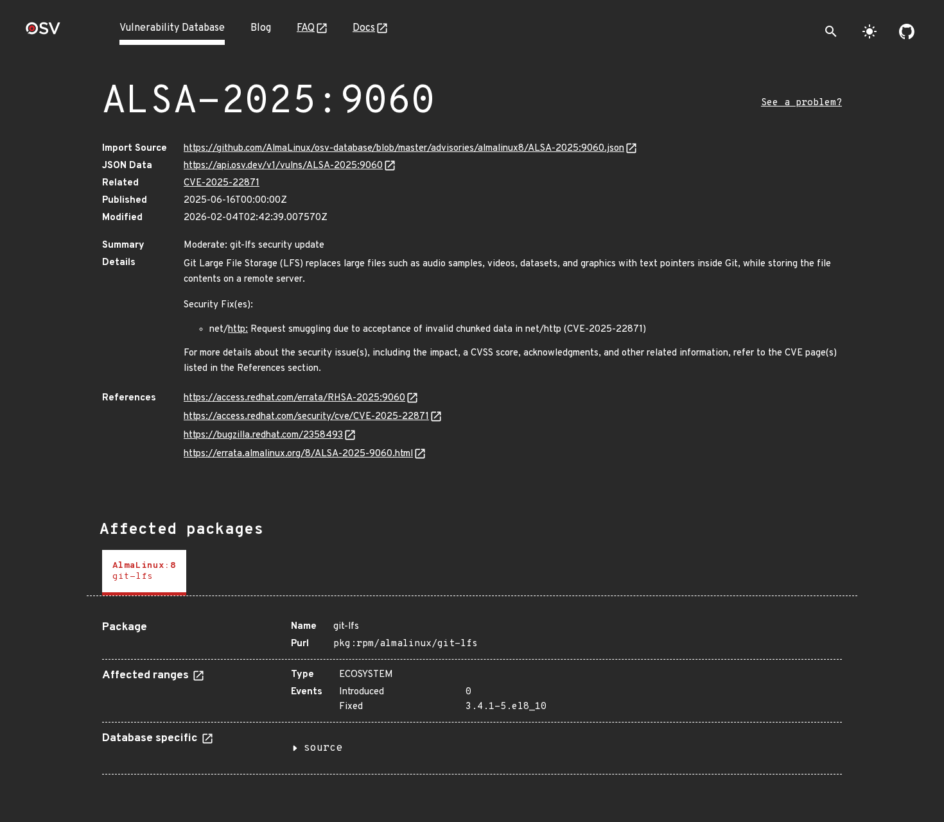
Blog (260, 28)
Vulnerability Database (172, 28)
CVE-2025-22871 (221, 183)
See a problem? (801, 103)
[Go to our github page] (906, 31)
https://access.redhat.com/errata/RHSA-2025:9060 (294, 398)
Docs (364, 28)
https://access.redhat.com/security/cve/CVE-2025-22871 (306, 417)
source (323, 748)
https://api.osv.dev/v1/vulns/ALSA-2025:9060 (283, 166)
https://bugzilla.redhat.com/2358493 (263, 435)
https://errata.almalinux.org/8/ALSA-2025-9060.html (298, 454)
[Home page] (43, 32)
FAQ (306, 28)
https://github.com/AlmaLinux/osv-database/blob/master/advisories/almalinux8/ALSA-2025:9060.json (404, 148)
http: (238, 329)
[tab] (144, 572)
